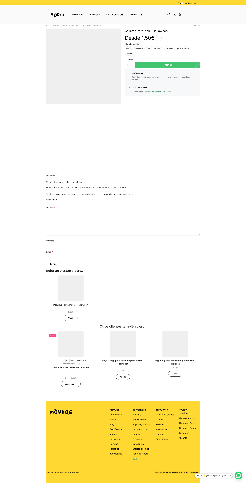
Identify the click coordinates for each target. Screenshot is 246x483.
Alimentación (67, 25)
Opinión (50, 207)
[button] (238, 475)
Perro (77, 14)
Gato (94, 14)
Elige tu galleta (132, 44)
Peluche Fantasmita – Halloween (70, 305)
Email (49, 252)
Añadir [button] (71, 318)
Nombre (50, 241)
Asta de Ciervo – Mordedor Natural (71, 367)
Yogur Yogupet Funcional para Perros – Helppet (175, 362)
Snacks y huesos (83, 25)
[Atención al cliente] (129, 88)
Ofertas (136, 14)
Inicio (48, 25)
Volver (197, 25)
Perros (56, 25)
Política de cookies (191, 472)
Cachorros (114, 14)
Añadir (169, 65)
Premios (97, 25)
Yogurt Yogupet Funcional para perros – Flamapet (123, 362)
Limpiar (130, 59)
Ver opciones (70, 384)
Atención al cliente (140, 88)
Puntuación (51, 200)
